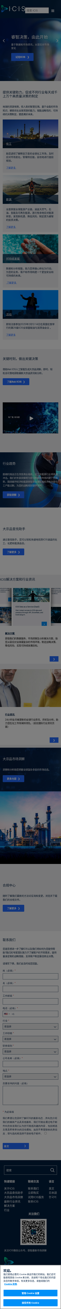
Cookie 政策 (10, 1283)
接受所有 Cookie (30, 1302)
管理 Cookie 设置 (30, 1292)
